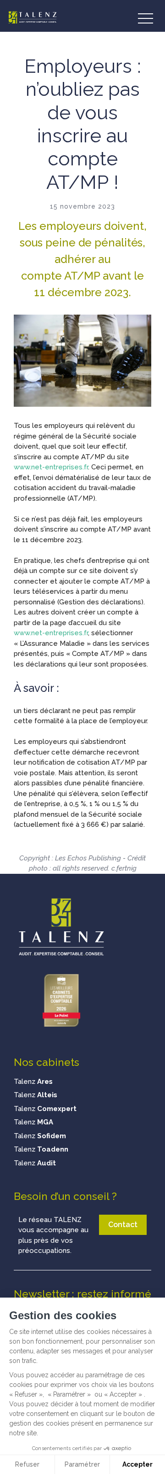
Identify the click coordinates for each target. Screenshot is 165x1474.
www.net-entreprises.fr (51, 467)
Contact (123, 1224)
